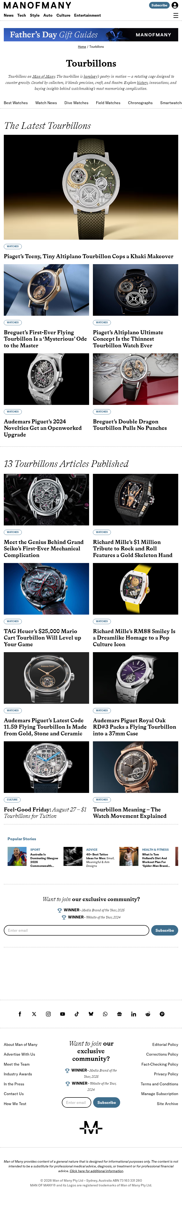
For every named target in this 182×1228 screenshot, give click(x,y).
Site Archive (167, 1103)
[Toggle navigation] (176, 15)
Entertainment (87, 15)
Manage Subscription (159, 1093)
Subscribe (159, 5)
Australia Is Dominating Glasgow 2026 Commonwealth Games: (44, 864)
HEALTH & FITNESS (155, 849)
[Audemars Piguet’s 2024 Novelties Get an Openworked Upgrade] (46, 379)
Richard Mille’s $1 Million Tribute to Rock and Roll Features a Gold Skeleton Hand (133, 548)
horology (90, 76)
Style (35, 15)
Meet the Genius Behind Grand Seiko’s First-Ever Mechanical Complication (44, 548)
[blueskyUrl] (91, 1014)
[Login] (175, 5)
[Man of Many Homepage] (47, 5)
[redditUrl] (148, 1014)
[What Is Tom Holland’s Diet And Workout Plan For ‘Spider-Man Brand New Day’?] (128, 856)
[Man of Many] (91, 1127)
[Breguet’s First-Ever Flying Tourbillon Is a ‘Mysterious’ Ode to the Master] (46, 289)
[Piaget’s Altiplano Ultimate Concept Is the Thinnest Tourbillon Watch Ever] (135, 289)
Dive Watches (76, 102)
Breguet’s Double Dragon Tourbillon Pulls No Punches (130, 425)
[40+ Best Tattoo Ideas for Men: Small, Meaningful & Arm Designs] (73, 856)
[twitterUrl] (34, 1014)
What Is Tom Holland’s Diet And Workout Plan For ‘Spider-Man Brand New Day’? (155, 862)
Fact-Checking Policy (159, 1064)
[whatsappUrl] (105, 1014)
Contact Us (14, 1093)
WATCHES (13, 246)
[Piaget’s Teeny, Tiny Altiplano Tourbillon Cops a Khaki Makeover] (91, 187)
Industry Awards (18, 1074)
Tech (21, 15)
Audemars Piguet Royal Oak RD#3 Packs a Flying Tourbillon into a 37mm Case (134, 727)
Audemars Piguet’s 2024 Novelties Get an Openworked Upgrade (43, 428)
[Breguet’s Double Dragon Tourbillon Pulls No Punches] (135, 379)
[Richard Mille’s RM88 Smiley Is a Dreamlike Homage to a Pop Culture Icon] (135, 588)
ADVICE (91, 849)
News (9, 15)
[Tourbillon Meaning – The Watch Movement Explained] (135, 767)
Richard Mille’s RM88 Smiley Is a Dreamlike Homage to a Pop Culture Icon (134, 638)
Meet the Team (17, 1064)
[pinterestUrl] (162, 1014)
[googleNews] (119, 1014)
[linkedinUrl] (133, 1014)
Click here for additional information (96, 1171)
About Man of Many (20, 1044)
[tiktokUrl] (76, 1014)
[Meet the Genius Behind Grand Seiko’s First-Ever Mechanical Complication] (46, 499)
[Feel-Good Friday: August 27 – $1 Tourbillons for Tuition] (46, 767)
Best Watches (16, 102)
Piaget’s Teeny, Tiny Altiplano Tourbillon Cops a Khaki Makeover (88, 256)
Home (82, 47)
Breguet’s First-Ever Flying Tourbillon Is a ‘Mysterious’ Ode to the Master (45, 339)
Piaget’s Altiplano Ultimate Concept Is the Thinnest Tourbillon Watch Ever (128, 339)
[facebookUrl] (20, 1014)
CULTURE (12, 799)
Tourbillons (96, 47)
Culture (63, 15)
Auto (48, 15)
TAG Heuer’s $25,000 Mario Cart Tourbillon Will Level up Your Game (42, 638)
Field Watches (108, 102)
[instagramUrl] (48, 1014)
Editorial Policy (165, 1044)
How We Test (15, 1103)
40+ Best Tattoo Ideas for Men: (100, 860)
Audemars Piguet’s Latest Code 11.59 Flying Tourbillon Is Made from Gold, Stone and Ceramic (45, 727)
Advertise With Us (19, 1054)
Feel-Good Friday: (45, 813)
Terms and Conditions (159, 1084)
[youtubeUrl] (62, 1014)
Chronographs (140, 102)
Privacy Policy (166, 1074)
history (142, 82)
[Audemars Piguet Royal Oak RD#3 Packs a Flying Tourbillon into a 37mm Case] (135, 678)
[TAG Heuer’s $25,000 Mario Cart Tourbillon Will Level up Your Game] (46, 588)
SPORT (35, 849)
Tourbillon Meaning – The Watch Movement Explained (130, 813)
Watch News (46, 102)
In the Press (14, 1084)
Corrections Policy (162, 1054)
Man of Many (43, 76)
